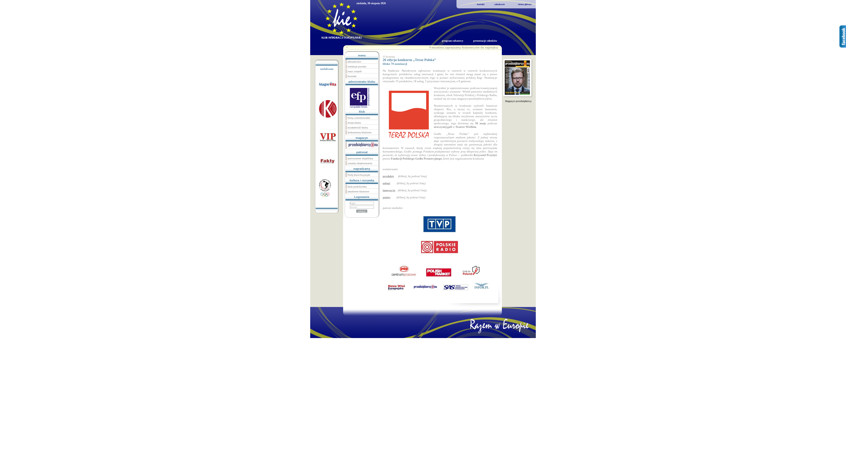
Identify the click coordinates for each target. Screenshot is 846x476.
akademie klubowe (358, 191)
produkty (388, 176)
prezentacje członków (485, 40)
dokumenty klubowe (359, 132)
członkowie (499, 4)
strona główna (524, 4)
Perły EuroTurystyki (359, 175)
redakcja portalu (357, 66)
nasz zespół (355, 71)
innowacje (389, 190)
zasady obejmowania (360, 163)
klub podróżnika (357, 186)
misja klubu (354, 122)
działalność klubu (358, 127)
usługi (386, 183)
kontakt (480, 4)
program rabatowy (452, 40)
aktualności (354, 61)
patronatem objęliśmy (360, 158)
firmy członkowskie (359, 118)
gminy (387, 197)
